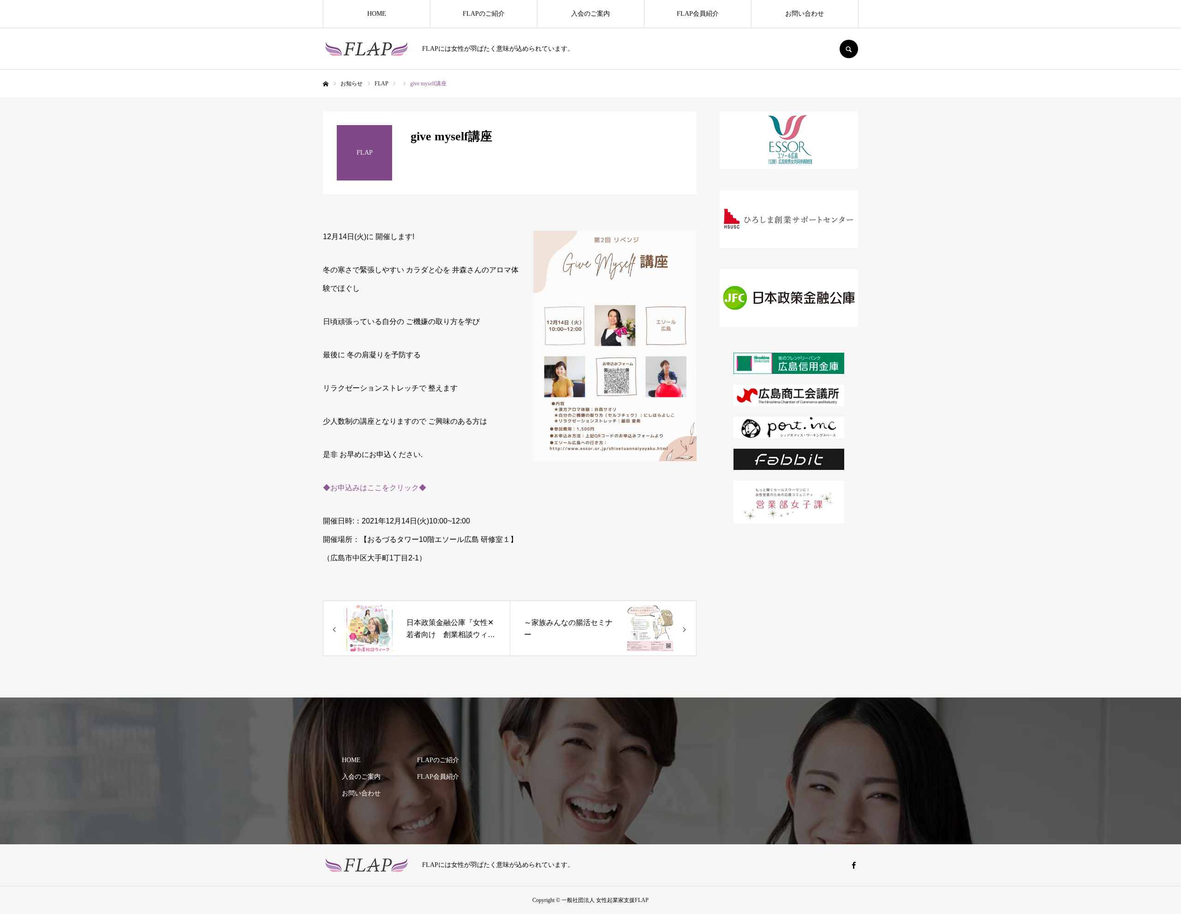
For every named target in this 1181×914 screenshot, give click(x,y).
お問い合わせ (804, 13)
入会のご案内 (590, 13)
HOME (376, 13)
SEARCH (849, 49)
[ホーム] (325, 84)
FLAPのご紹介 (484, 13)
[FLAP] (367, 49)
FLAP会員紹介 (698, 13)
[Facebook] (853, 865)
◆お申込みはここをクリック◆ (374, 488)
